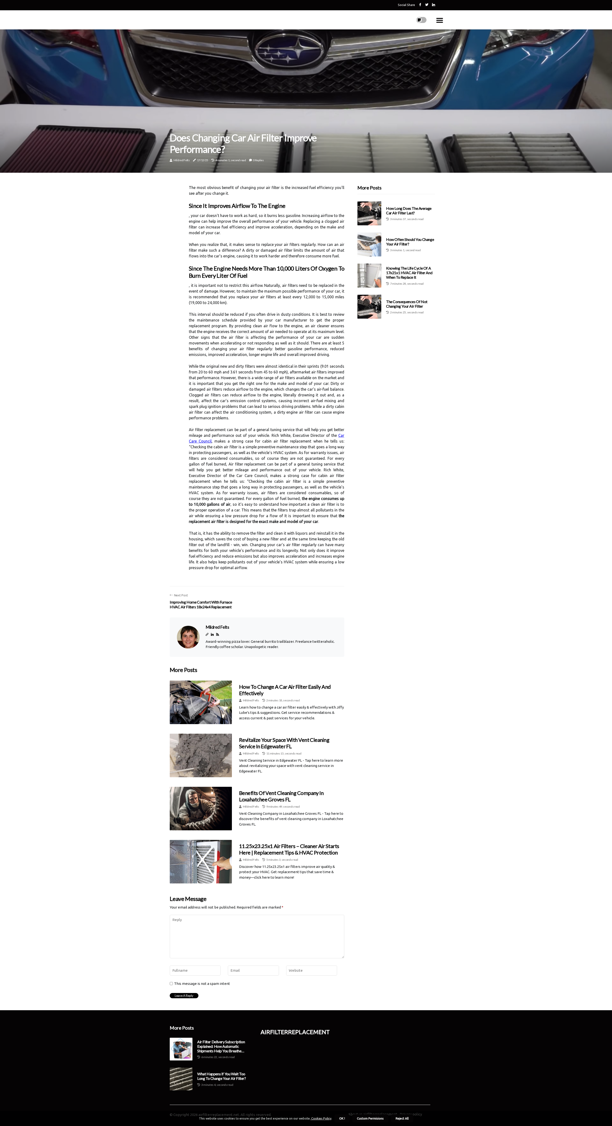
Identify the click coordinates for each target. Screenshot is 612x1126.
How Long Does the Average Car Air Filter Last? (409, 210)
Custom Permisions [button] (370, 1118)
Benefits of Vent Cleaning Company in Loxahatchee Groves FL (281, 796)
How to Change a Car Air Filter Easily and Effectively (285, 689)
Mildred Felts (182, 160)
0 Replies (258, 160)
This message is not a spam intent (202, 984)
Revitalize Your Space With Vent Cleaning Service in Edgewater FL (284, 743)
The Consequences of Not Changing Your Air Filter (406, 303)
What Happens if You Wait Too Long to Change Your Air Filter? (221, 1076)
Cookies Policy (321, 1118)
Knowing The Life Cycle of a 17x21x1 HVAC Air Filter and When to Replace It (409, 272)
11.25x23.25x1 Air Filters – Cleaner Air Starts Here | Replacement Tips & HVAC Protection (289, 849)
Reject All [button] (402, 1118)
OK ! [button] (342, 1118)
